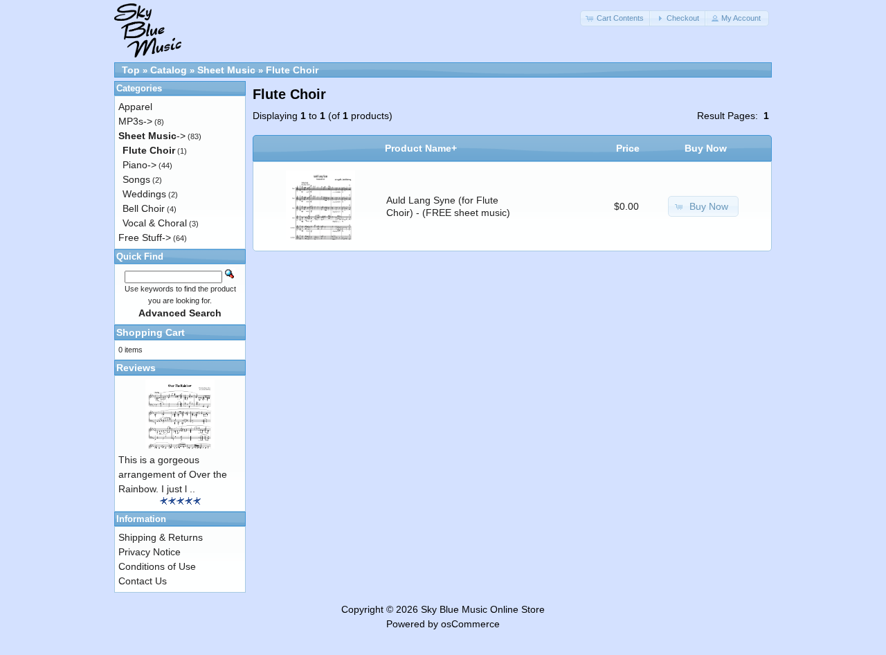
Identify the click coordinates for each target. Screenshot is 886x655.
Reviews (136, 367)
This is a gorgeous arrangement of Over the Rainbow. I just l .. (172, 474)
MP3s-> (135, 121)
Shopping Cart (150, 332)
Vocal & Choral (155, 222)
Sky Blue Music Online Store (483, 609)
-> (152, 135)
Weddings (144, 193)
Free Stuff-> (144, 237)
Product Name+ (421, 148)
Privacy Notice (149, 551)
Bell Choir (144, 208)
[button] (616, 18)
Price (628, 148)
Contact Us (142, 580)
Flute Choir (292, 69)
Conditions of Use (157, 566)
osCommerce (470, 623)
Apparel (135, 106)
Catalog (168, 69)
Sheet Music (226, 69)
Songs (136, 179)
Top (131, 69)
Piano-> (139, 164)
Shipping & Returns (160, 537)
